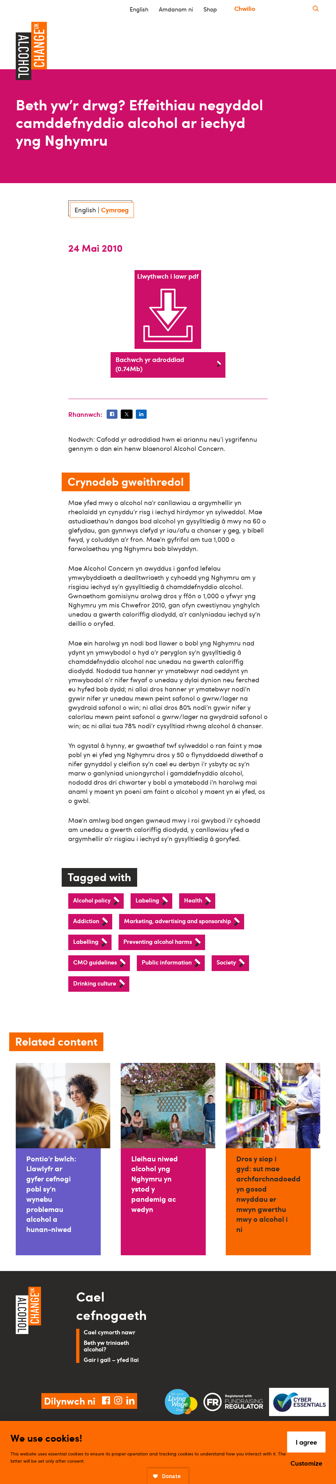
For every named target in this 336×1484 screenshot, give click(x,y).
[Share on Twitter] (127, 414)
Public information (167, 962)
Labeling (147, 900)
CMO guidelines (95, 962)
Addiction (86, 921)
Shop (210, 9)
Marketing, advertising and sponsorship (177, 921)
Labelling (85, 941)
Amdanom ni (176, 9)
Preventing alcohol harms (157, 941)
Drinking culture (94, 983)
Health (193, 900)
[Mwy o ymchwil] (316, 8)
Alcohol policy (92, 900)
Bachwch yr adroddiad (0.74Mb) (150, 364)
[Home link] (36, 1332)
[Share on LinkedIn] (141, 414)
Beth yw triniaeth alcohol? (106, 1345)
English (139, 9)
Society (226, 962)
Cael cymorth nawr (109, 1332)
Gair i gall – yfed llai (111, 1359)
